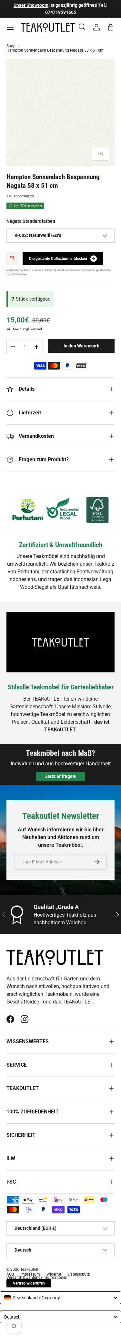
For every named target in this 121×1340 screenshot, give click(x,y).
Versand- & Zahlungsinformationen (36, 1277)
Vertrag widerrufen (29, 1283)
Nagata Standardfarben (30, 221)
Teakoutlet (29, 1269)
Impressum (30, 1274)
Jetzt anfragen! (60, 776)
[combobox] (60, 1297)
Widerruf (53, 1274)
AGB (10, 1274)
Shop (10, 46)
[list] (60, 112)
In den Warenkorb (81, 345)
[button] (111, 27)
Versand (36, 329)
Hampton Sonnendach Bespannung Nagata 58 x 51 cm (55, 50)
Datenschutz (79, 1274)
